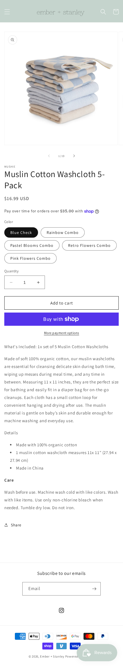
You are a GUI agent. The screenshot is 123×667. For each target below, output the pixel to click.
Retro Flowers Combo (89, 245)
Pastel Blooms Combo (31, 245)
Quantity (11, 271)
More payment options (61, 333)
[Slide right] (74, 156)
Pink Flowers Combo (30, 258)
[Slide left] (49, 156)
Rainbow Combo (63, 232)
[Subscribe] (94, 589)
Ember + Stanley (52, 656)
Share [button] (16, 525)
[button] (7, 11)
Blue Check (21, 232)
